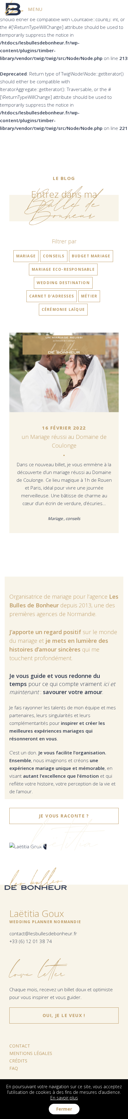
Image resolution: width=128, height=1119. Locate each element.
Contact (19, 1046)
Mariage (26, 256)
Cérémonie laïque (63, 309)
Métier (89, 296)
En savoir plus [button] (64, 1098)
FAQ (13, 1068)
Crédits (18, 1061)
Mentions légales (30, 1053)
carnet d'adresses (51, 296)
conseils (54, 256)
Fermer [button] (64, 1109)
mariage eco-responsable (63, 269)
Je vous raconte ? (64, 816)
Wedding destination (63, 282)
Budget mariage (91, 256)
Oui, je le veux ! (64, 1013)
